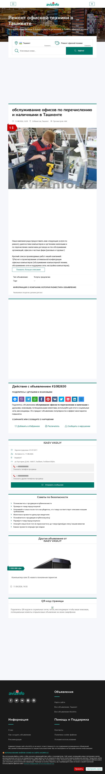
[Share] (15, 399)
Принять (79, 769)
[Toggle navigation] (13, 4)
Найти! (80, 51)
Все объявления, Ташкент (65, 707)
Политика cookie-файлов (65, 735)
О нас (10, 730)
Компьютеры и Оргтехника (48, 29)
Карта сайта (59, 702)
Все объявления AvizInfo (65, 712)
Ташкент (26, 43)
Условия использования (65, 739)
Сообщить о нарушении (79, 426)
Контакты (58, 730)
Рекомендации (15, 739)
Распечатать (53, 426)
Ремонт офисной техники (76, 29)
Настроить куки (94, 769)
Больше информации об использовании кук (39, 763)
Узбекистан (36, 121)
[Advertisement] (52, 78)
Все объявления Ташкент (20, 29)
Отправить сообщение (54, 485)
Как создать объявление (19, 735)
